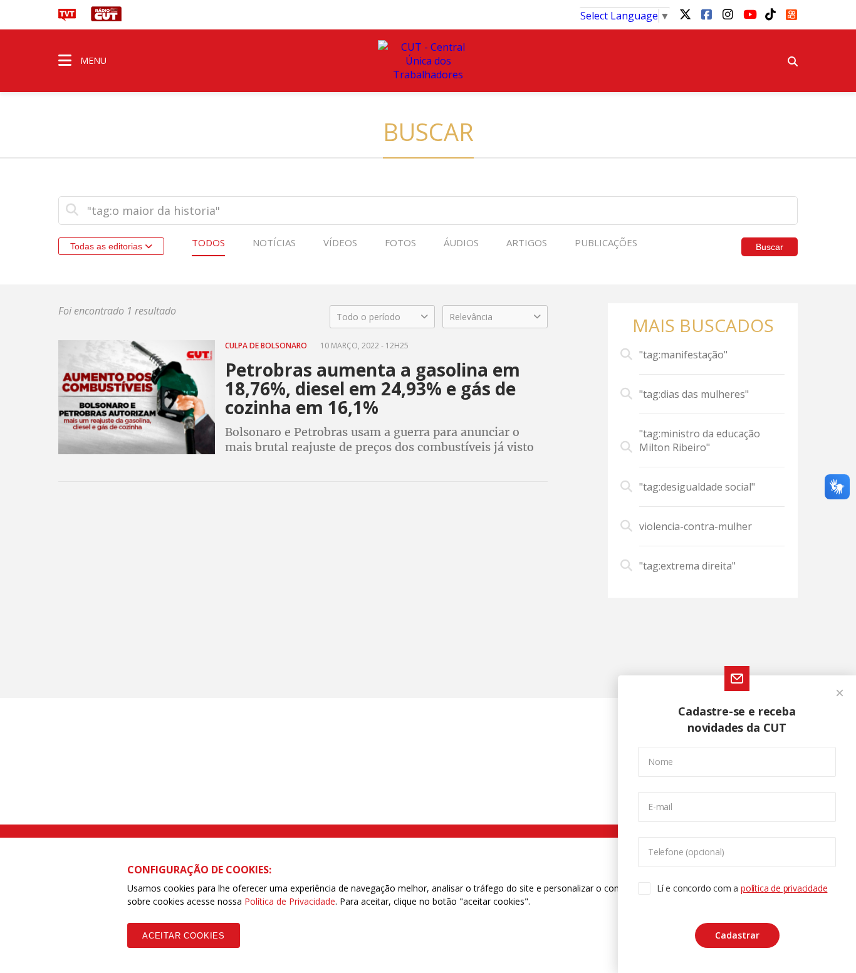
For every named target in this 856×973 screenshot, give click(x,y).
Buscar (769, 247)
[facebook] (706, 14)
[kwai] (791, 12)
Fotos (400, 242)
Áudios (461, 242)
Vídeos (340, 242)
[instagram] (727, 14)
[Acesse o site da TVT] (67, 17)
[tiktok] (770, 14)
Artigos (526, 242)
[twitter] (685, 14)
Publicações (606, 242)
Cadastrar (737, 935)
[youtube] (749, 14)
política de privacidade (784, 888)
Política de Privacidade (289, 901)
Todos (208, 242)
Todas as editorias (107, 246)
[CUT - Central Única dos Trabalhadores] (428, 60)
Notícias (274, 242)
